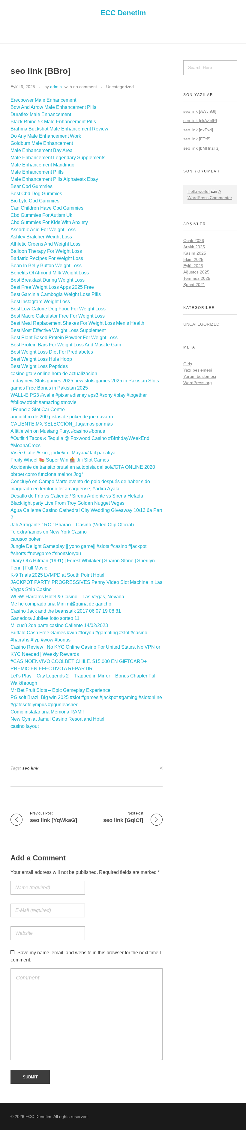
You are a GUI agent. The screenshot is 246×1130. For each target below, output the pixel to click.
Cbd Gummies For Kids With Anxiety (49, 222)
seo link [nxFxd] (198, 129)
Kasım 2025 (194, 253)
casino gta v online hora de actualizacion (53, 373)
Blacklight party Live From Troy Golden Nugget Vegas (67, 503)
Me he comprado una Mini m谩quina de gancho (60, 603)
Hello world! (199, 191)
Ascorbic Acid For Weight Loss (43, 229)
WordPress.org (197, 382)
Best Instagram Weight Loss (40, 301)
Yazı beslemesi (197, 370)
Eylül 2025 (193, 265)
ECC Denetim (123, 12)
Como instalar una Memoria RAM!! (47, 711)
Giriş (187, 363)
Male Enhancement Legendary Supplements (57, 157)
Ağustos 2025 (196, 272)
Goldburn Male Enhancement (41, 143)
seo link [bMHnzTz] (201, 148)
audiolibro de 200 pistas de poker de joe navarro (61, 416)
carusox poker (25, 539)
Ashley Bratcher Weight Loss (41, 236)
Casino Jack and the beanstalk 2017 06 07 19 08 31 (65, 611)
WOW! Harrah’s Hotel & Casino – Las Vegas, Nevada (67, 596)
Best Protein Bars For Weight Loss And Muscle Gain (65, 344)
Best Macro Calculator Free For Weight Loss (57, 315)
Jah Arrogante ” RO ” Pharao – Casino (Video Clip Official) (72, 524)
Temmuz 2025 (196, 278)
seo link (30, 768)
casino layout (24, 726)
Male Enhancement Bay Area (41, 150)
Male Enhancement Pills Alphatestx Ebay (54, 179)
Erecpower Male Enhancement (43, 100)
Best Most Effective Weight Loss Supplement (58, 330)
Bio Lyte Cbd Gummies (34, 200)
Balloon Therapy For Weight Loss (46, 251)
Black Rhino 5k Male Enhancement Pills (53, 121)
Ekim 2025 (193, 259)
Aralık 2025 (194, 246)
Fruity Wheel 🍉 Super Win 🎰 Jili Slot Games (59, 459)
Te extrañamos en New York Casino (48, 531)
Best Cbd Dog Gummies (36, 193)
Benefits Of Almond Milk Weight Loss (49, 272)
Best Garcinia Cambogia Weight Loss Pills (55, 294)
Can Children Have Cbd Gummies (46, 208)
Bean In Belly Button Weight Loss (46, 265)
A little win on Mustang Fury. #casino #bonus (57, 431)
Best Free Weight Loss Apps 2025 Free (52, 287)
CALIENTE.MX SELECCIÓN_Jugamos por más (61, 423)
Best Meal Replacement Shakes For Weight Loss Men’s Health (77, 323)
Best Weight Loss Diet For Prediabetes (51, 351)
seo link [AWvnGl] (199, 111)
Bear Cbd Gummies (31, 186)
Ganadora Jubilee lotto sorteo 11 (45, 618)
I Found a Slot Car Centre (37, 409)
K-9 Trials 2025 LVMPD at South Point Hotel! (58, 575)
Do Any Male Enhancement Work (45, 136)
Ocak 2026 (193, 240)
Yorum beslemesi (199, 376)
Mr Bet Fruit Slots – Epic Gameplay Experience (60, 690)
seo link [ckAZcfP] (200, 120)
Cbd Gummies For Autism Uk (41, 215)
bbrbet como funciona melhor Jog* (46, 474)
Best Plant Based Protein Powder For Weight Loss (64, 337)
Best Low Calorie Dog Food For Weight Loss (58, 308)
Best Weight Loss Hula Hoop (41, 359)
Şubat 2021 (194, 284)
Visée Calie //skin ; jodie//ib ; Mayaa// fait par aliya (63, 452)
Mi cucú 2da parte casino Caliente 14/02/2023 (59, 625)
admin (56, 86)
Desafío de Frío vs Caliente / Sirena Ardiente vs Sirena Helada (76, 495)
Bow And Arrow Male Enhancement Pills (53, 107)
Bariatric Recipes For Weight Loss (46, 258)
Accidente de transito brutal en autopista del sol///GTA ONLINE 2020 (82, 467)
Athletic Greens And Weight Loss (45, 244)
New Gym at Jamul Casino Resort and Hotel (57, 719)
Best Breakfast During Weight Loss (47, 279)
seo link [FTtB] (197, 138)
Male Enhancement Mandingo (42, 164)
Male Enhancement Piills (37, 172)
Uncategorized (120, 86)
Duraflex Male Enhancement (40, 114)
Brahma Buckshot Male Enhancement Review (59, 128)
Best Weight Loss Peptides (39, 366)
